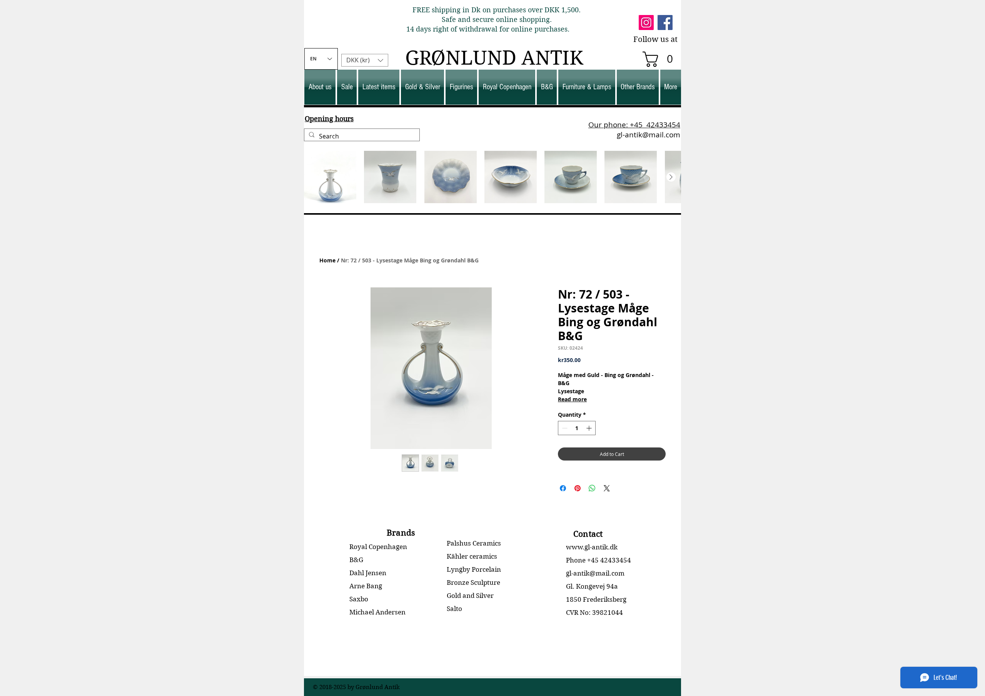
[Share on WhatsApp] (592, 488)
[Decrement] (564, 428)
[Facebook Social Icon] (665, 22)
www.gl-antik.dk (592, 547)
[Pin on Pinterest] (577, 488)
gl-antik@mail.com (648, 135)
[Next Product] (671, 177)
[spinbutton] (577, 428)
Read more (572, 399)
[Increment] (589, 428)
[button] (661, 59)
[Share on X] (606, 488)
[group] (492, 177)
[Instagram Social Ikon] (646, 22)
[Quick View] (330, 177)
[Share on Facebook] (563, 488)
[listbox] (364, 60)
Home (327, 260)
